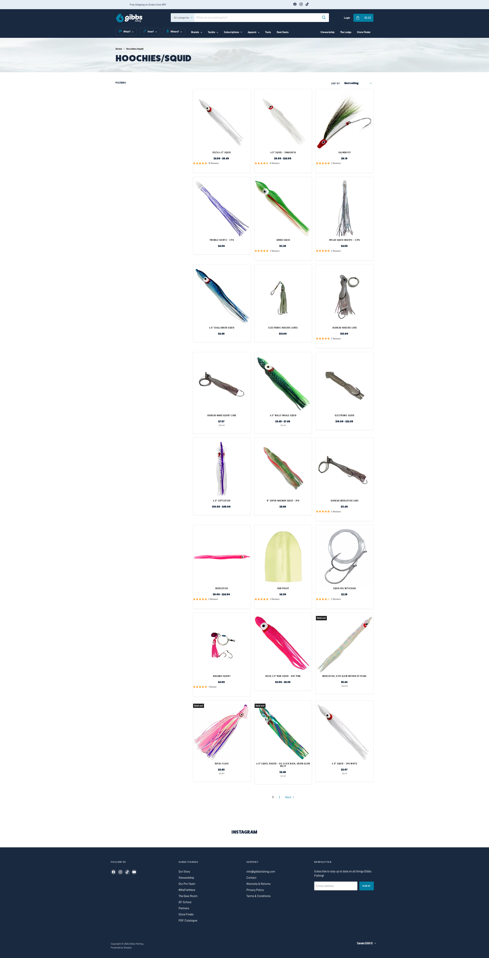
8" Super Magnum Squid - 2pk (283, 500)
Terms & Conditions (258, 896)
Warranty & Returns (258, 883)
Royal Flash (222, 763)
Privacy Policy (255, 889)
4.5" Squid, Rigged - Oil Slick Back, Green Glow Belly (283, 764)
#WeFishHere (187, 889)
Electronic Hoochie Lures (283, 327)
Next (288, 797)
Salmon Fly (344, 152)
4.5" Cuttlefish (222, 500)
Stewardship (327, 32)
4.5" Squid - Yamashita (283, 152)
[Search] (324, 17)
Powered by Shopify (121, 947)
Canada (365, 943)
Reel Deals (283, 32)
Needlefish (221, 588)
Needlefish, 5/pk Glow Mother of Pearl (344, 676)
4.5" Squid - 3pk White (344, 763)
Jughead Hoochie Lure (344, 327)
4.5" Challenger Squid (221, 327)
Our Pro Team (187, 883)
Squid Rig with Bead (344, 588)
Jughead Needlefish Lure (345, 500)
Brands (195, 32)
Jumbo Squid (283, 240)
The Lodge (345, 32)
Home (119, 49)
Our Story (184, 871)
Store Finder (364, 32)
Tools (268, 32)
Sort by (335, 83)
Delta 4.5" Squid (222, 152)
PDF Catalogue (188, 920)
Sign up (366, 886)
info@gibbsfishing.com (260, 871)
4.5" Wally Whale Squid (283, 415)
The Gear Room (188, 896)
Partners (184, 908)
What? (126, 31)
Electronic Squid (345, 415)
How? (151, 31)
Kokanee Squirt (222, 676)
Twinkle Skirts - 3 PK (222, 240)
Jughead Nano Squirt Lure (221, 415)
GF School (185, 902)
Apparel (252, 32)
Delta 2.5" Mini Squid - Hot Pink (283, 676)
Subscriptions (231, 32)
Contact (251, 877)
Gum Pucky (283, 588)
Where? (175, 31)
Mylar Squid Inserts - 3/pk (344, 240)
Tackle (211, 32)
